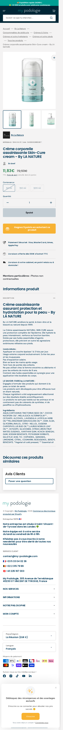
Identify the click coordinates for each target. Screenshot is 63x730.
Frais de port (12, 169)
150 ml (24, 183)
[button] (4, 11)
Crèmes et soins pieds (43, 36)
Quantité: (7, 190)
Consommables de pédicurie (16, 32)
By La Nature (20, 29)
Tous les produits (15, 40)
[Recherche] (52, 18)
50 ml (10, 183)
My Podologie (21, 505)
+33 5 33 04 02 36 (16, 555)
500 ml (39, 183)
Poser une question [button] (19, 475)
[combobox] (29, 18)
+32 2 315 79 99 (14, 560)
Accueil (6, 29)
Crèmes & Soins (41, 32)
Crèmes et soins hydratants (15, 36)
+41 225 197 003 (15, 565)
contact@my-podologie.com (20, 550)
